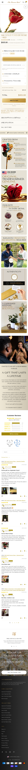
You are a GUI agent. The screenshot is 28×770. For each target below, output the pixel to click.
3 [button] (14, 622)
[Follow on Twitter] (6, 752)
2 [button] (12, 622)
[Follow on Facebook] (2, 752)
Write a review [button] (14, 434)
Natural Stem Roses (5, 712)
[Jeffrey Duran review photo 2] (13, 490)
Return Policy (4, 738)
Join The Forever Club (14, 672)
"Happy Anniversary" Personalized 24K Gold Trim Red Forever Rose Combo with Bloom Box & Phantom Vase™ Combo (13, 590)
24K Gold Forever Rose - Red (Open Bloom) (15, 500)
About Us (3, 729)
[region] (14, 638)
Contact (3, 731)
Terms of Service (5, 740)
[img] (4, 464)
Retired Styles (4, 698)
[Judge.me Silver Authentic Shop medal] (10, 443)
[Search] (23, 2)
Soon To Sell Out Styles (6, 696)
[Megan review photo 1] (5, 579)
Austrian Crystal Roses (6, 715)
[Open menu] (2, 2)
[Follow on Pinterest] (14, 752)
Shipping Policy (4, 745)
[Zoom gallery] (25, 7)
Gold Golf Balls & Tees (6, 721)
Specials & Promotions (6, 691)
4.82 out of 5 (18, 418)
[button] (14, 75)
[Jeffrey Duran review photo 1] (5, 490)
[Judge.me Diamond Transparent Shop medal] (17, 443)
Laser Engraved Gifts (6, 694)
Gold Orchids (4, 710)
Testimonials (4, 736)
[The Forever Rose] (14, 2)
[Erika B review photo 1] (5, 545)
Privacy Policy (4, 742)
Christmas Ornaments (6, 708)
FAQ (2, 733)
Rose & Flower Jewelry (6, 719)
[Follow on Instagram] (10, 752)
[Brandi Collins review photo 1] (5, 518)
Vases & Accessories (5, 717)
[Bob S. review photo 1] (5, 612)
